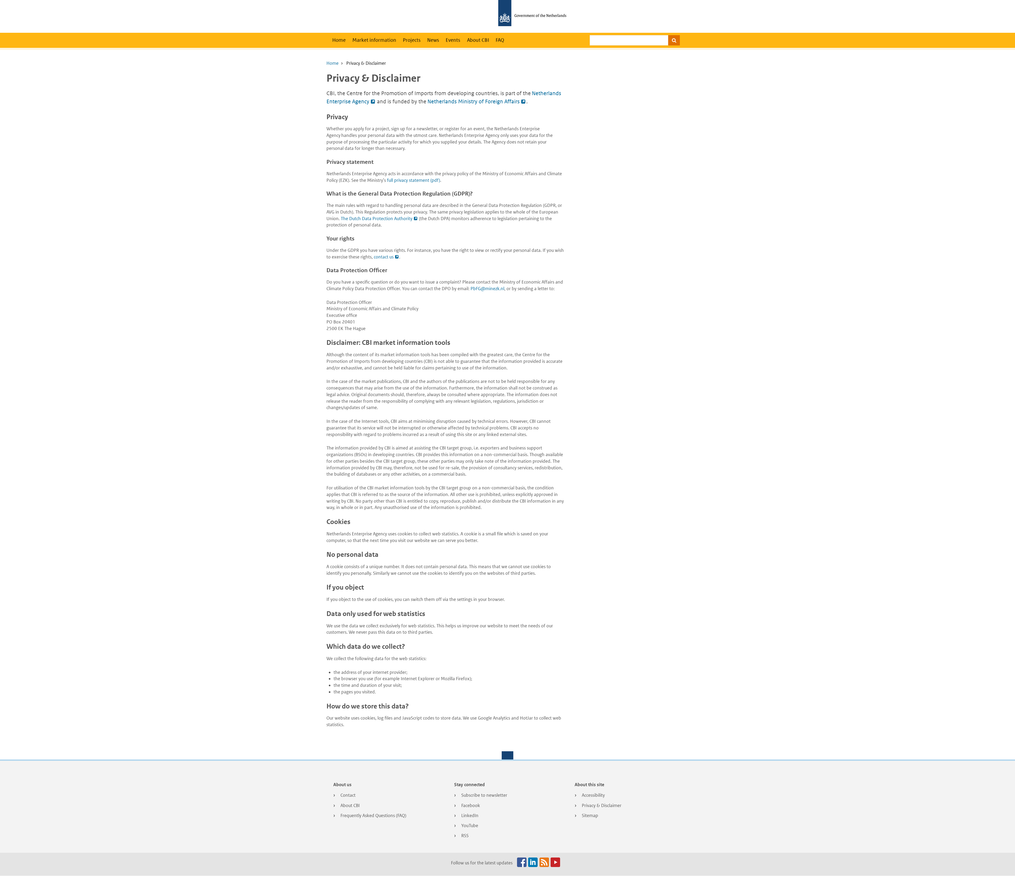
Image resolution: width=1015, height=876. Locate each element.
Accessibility (593, 795)
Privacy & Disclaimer (601, 805)
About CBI (478, 40)
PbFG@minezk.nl (487, 288)
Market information (374, 40)
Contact (348, 795)
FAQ (500, 40)
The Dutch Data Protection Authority (376, 218)
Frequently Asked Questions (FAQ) (373, 815)
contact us (384, 257)
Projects (412, 40)
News (433, 40)
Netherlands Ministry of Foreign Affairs (473, 101)
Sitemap (590, 815)
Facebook (470, 805)
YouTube (469, 825)
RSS (465, 835)
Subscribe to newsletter (484, 795)
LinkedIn (469, 815)
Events (453, 40)
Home (339, 40)
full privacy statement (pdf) (413, 180)
